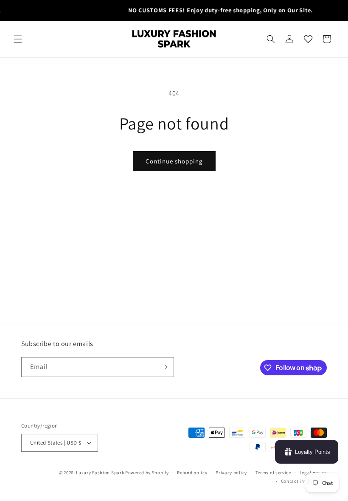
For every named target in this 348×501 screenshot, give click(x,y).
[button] (17, 39)
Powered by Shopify (147, 473)
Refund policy (192, 473)
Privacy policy (231, 473)
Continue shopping (174, 161)
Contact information (304, 481)
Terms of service (273, 473)
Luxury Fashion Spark (100, 473)
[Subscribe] (164, 367)
